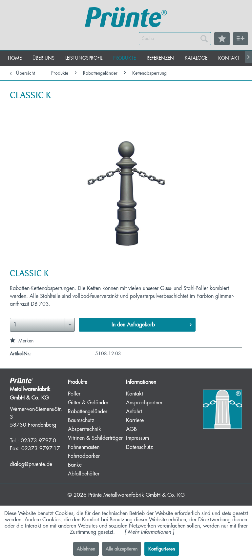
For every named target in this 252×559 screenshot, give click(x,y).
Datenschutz (139, 447)
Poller (74, 393)
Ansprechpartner (144, 402)
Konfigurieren (161, 549)
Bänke (75, 465)
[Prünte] (126, 18)
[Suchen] (204, 38)
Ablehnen (86, 549)
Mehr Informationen (149, 532)
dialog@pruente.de (31, 464)
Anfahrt (134, 411)
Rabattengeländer (87, 411)
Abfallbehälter (83, 473)
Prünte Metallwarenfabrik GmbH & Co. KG (136, 495)
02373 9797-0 (38, 440)
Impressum (137, 438)
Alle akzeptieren (121, 549)
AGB (131, 429)
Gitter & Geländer (88, 402)
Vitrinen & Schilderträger (95, 438)
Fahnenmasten (83, 447)
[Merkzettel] (222, 38)
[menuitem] (175, 38)
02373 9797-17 (40, 448)
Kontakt (134, 393)
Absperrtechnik (84, 429)
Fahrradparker (84, 456)
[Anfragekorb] (240, 38)
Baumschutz (81, 420)
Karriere (135, 420)
